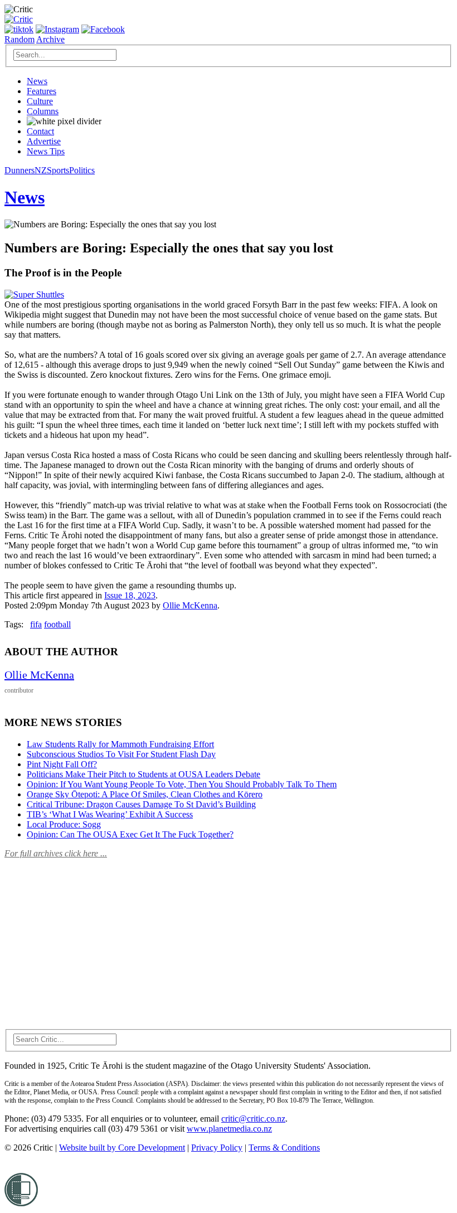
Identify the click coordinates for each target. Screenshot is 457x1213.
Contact (40, 131)
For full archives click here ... (55, 853)
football (57, 624)
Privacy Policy (216, 1147)
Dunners (19, 170)
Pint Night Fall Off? (62, 764)
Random (19, 39)
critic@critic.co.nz (253, 1118)
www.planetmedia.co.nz (229, 1128)
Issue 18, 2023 (129, 595)
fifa (36, 624)
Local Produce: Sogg (64, 824)
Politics (82, 170)
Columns (43, 111)
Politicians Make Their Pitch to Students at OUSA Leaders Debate (143, 774)
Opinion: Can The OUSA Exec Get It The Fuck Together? (130, 834)
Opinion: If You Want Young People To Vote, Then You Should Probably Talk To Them (182, 784)
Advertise (44, 141)
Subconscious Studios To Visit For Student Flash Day (121, 754)
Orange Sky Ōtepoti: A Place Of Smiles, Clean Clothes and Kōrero (144, 794)
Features (41, 91)
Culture (40, 101)
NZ (41, 170)
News (37, 81)
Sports (58, 170)
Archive (50, 39)
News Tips (46, 151)
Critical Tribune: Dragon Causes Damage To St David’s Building (141, 804)
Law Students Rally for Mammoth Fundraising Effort (120, 744)
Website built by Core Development (122, 1147)
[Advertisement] (88, 937)
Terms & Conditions (284, 1147)
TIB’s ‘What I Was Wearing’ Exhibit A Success (110, 814)
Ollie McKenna (190, 605)
